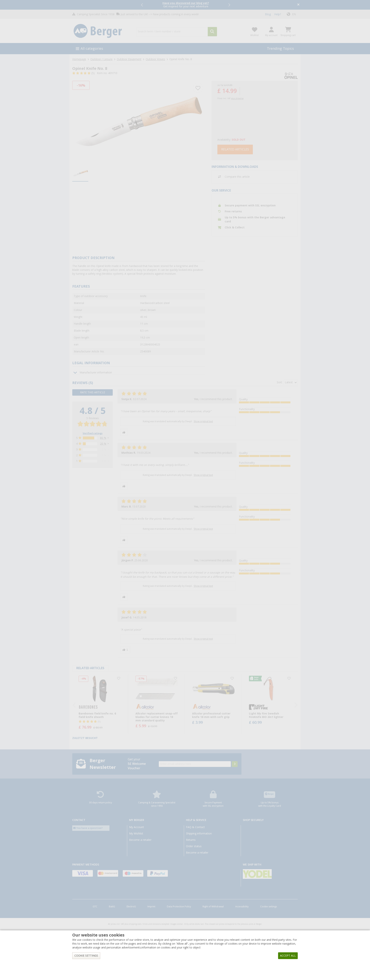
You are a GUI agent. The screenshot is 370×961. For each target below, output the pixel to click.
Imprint (151, 906)
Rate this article (92, 392)
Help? (277, 14)
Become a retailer (140, 839)
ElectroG (131, 906)
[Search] (212, 31)
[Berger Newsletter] (235, 764)
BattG (112, 906)
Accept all (288, 955)
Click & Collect (235, 227)
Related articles (235, 149)
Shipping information (199, 833)
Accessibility (242, 906)
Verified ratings (93, 433)
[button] (142, 5)
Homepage (79, 59)
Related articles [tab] (90, 668)
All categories (92, 48)
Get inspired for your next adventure (185, 5)
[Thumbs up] (123, 432)
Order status (194, 846)
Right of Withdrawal (213, 906)
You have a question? (89, 828)
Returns (191, 839)
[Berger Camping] (102, 31)
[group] (80, 173)
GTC (95, 906)
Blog (268, 14)
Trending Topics (280, 48)
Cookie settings (268, 906)
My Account (136, 827)
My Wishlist (136, 833)
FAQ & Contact (195, 827)
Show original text (203, 421)
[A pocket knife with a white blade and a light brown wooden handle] (138, 121)
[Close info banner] (298, 5)
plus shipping (237, 98)
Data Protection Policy (179, 906)
